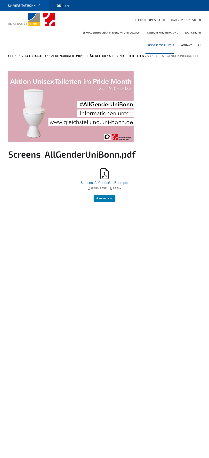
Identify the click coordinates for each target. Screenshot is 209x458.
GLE (11, 56)
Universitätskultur (161, 45)
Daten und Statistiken (186, 19)
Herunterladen (104, 198)
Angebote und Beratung (162, 32)
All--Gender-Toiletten (126, 56)
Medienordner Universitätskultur (78, 56)
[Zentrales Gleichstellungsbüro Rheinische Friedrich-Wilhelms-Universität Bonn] (31, 19)
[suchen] (198, 47)
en (67, 5)
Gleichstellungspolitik (149, 19)
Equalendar (193, 32)
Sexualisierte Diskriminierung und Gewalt (111, 32)
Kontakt (186, 45)
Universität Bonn (22, 5)
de (59, 5)
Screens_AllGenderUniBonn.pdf (104, 183)
